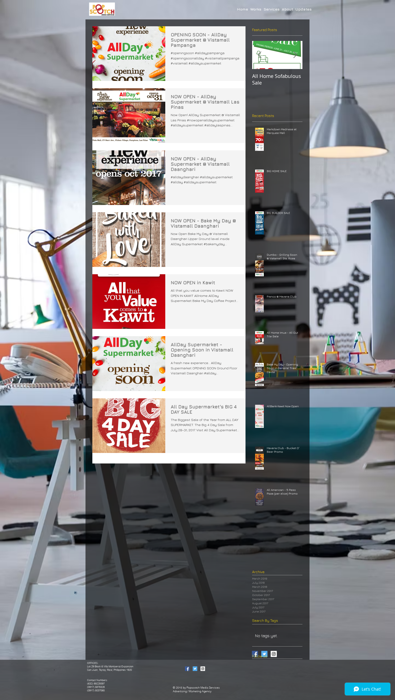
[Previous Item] (259, 55)
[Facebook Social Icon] (187, 668)
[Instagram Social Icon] (202, 668)
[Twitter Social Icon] (195, 668)
